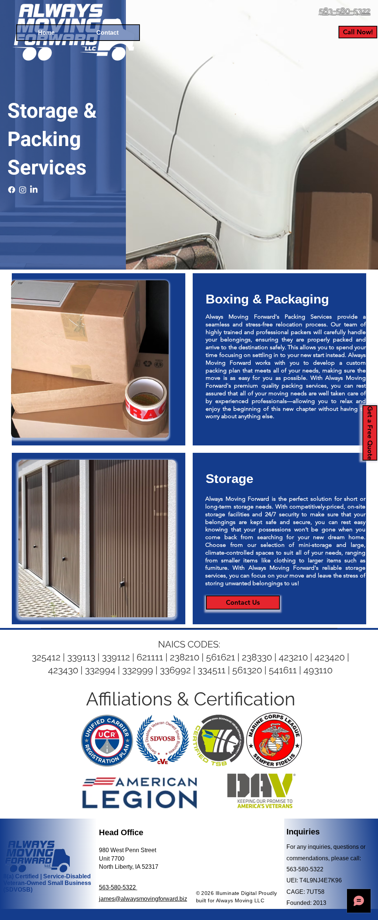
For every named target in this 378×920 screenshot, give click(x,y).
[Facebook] (11, 189)
